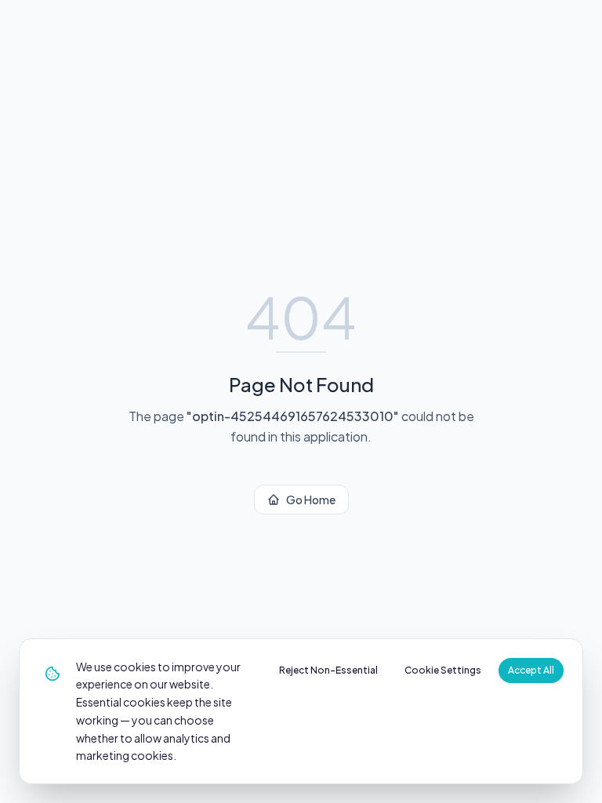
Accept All (531, 670)
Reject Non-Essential (328, 670)
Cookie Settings (442, 670)
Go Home (310, 499)
